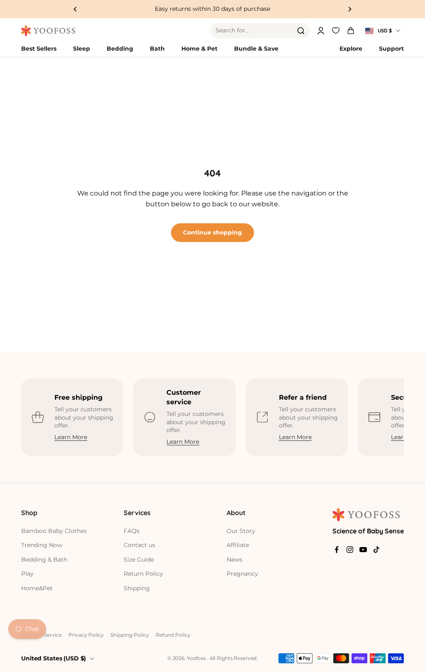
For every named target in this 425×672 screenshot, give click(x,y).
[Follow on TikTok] (376, 549)
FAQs (131, 531)
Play (27, 573)
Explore (351, 48)
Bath (157, 48)
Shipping (137, 588)
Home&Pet (37, 588)
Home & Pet (199, 48)
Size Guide (139, 559)
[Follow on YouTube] (363, 549)
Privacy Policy (86, 635)
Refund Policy (173, 635)
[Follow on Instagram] (350, 549)
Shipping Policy (129, 635)
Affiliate (238, 545)
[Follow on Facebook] (336, 549)
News (234, 559)
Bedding (120, 48)
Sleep (81, 48)
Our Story (241, 531)
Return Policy (143, 573)
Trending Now (41, 545)
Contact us (139, 545)
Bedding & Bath (44, 559)
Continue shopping (212, 232)
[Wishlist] (336, 29)
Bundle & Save (256, 48)
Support (391, 48)
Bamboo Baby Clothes (54, 531)
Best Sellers (38, 48)
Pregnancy (242, 573)
